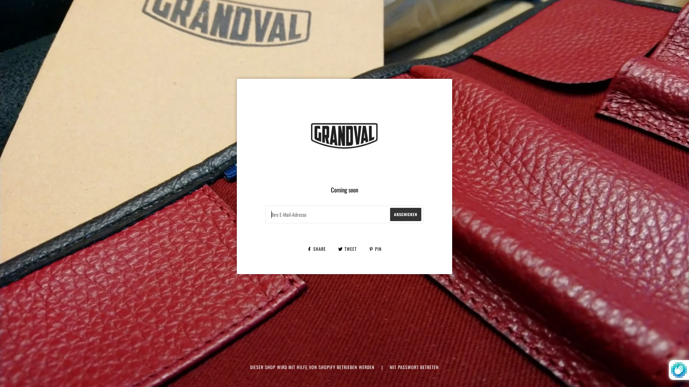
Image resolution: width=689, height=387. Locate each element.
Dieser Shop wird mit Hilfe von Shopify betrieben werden (313, 367)
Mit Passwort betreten (414, 367)
